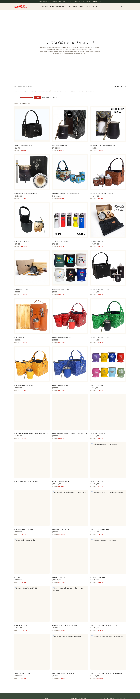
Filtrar (37, 97)
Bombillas (81, 91)
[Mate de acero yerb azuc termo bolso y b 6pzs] (70, 604)
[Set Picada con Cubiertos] (32, 268)
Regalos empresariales (57, 6)
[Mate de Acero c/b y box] (70, 124)
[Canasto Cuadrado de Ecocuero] (32, 124)
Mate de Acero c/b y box (59, 145)
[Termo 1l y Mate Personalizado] (70, 460)
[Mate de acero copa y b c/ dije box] (108, 508)
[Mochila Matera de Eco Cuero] (32, 652)
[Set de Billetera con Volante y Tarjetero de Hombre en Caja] (70, 412)
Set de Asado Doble (20, 337)
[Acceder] (121, 7)
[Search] (118, 7)
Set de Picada (89, 91)
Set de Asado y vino (43, 91)
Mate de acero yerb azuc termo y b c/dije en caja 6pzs (106, 673)
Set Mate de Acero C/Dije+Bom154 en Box (102, 145)
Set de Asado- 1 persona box (60, 529)
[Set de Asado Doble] (32, 316)
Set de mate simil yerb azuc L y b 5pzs (101, 193)
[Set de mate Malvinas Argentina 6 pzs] (70, 652)
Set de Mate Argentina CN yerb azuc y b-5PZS (65, 193)
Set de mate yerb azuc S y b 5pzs (61, 337)
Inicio (15, 86)
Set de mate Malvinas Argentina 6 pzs (63, 673)
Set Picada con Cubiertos (21, 289)
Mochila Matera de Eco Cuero (22, 673)
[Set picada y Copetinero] (70, 556)
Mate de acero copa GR (97, 385)
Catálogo (68, 6)
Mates (25, 91)
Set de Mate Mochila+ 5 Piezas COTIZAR (26, 481)
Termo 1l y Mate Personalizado (61, 481)
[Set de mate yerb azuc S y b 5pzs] (70, 316)
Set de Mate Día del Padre (21, 241)
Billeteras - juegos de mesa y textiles (59, 91)
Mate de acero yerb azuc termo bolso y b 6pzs (65, 625)
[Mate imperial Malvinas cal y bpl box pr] (32, 172)
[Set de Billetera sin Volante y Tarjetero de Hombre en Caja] (32, 412)
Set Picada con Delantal (97, 241)
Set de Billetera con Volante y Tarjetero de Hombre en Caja (69, 433)
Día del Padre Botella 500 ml (60, 241)
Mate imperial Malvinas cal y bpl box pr (25, 193)
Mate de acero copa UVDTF (60, 289)
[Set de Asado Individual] (108, 412)
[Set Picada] (32, 556)
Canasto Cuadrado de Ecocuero (23, 145)
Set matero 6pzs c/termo (21, 625)
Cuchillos (73, 91)
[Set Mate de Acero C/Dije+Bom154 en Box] (108, 124)
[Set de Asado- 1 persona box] (70, 508)
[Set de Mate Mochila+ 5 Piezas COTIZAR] (32, 460)
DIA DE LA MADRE (92, 6)
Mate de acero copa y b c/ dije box (100, 529)
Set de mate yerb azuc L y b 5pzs (100, 289)
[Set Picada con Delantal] (108, 220)
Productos (45, 6)
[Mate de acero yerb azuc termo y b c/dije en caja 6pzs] (108, 652)
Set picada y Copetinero (59, 577)
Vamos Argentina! (78, 6)
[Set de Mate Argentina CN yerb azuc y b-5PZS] (70, 172)
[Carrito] (125, 7)
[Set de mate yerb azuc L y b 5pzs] (108, 268)
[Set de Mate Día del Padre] (32, 220)
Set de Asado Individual (97, 433)
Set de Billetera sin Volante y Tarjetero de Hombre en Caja (31, 433)
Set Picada (17, 577)
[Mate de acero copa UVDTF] (70, 268)
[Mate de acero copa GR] (108, 364)
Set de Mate (33, 91)
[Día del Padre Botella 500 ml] (70, 220)
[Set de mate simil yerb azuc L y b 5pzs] (108, 172)
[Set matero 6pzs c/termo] (32, 604)
